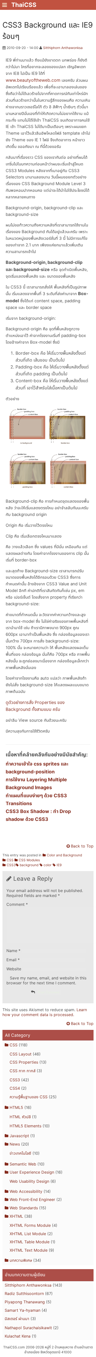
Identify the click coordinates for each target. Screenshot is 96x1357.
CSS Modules (29, 860)
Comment (17, 904)
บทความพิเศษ (21, 1260)
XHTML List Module (28, 1233)
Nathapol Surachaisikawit (28, 1327)
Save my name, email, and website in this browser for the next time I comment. (46, 980)
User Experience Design (32, 1172)
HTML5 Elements (25, 1125)
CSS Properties (24, 1062)
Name (13, 950)
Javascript (19, 1135)
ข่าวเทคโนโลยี (20, 1153)
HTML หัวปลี (20, 1116)
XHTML (16, 1216)
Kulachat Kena (18, 1336)
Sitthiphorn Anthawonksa (63, 48)
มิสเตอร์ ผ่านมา (17, 1318)
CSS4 (15, 1088)
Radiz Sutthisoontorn (24, 1293)
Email (13, 959)
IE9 (59, 865)
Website (13, 968)
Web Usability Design (29, 1181)
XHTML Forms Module (30, 1225)
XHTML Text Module (29, 1250)
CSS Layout (21, 1054)
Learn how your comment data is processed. (44, 1012)
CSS (10, 860)
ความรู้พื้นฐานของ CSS (29, 1096)
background (29, 865)
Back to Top (82, 846)
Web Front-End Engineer (32, 1199)
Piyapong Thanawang (25, 1301)
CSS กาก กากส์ (22, 1070)
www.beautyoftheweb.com (33, 80)
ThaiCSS (23, 4)
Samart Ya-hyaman (22, 1310)
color (47, 865)
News (15, 1144)
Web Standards (24, 1207)
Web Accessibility (26, 1191)
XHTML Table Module (29, 1241)
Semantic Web (23, 1164)
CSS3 (11, 865)
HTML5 (16, 1107)
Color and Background (64, 855)
